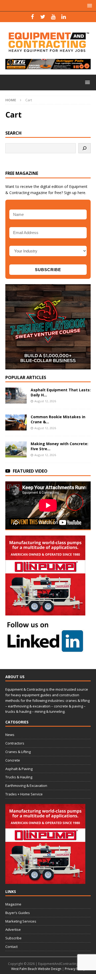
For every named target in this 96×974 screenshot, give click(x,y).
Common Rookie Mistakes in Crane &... (58, 419)
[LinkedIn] (63, 16)
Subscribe (13, 938)
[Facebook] (32, 16)
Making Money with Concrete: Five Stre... (59, 446)
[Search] (84, 148)
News (9, 734)
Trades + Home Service (24, 794)
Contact (11, 946)
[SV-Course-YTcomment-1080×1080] (48, 366)
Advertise (13, 929)
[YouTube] (53, 16)
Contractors (14, 743)
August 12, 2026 (45, 401)
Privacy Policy (75, 969)
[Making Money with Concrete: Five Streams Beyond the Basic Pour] (16, 449)
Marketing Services (20, 921)
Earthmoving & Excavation (26, 785)
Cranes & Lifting (18, 751)
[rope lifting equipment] (45, 612)
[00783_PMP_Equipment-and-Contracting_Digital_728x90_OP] (48, 66)
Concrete (12, 760)
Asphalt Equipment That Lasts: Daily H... (61, 392)
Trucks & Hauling (18, 777)
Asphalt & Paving (19, 768)
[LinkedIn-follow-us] (45, 650)
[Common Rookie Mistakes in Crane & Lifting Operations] (16, 422)
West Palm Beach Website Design (36, 969)
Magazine (13, 904)
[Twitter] (42, 16)
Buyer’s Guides (17, 912)
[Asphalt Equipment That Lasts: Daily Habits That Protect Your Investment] (16, 396)
